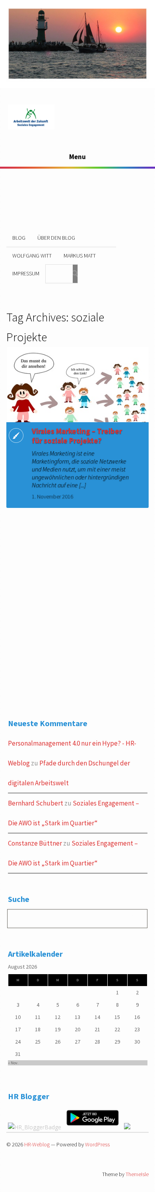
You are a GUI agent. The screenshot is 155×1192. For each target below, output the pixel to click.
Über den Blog (56, 237)
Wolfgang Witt (32, 255)
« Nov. (13, 1062)
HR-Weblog (37, 1144)
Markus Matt (80, 255)
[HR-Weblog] (31, 128)
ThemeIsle (137, 1174)
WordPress (97, 1144)
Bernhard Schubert (35, 803)
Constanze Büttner (35, 843)
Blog (18, 237)
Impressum (25, 273)
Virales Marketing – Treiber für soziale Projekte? (77, 435)
